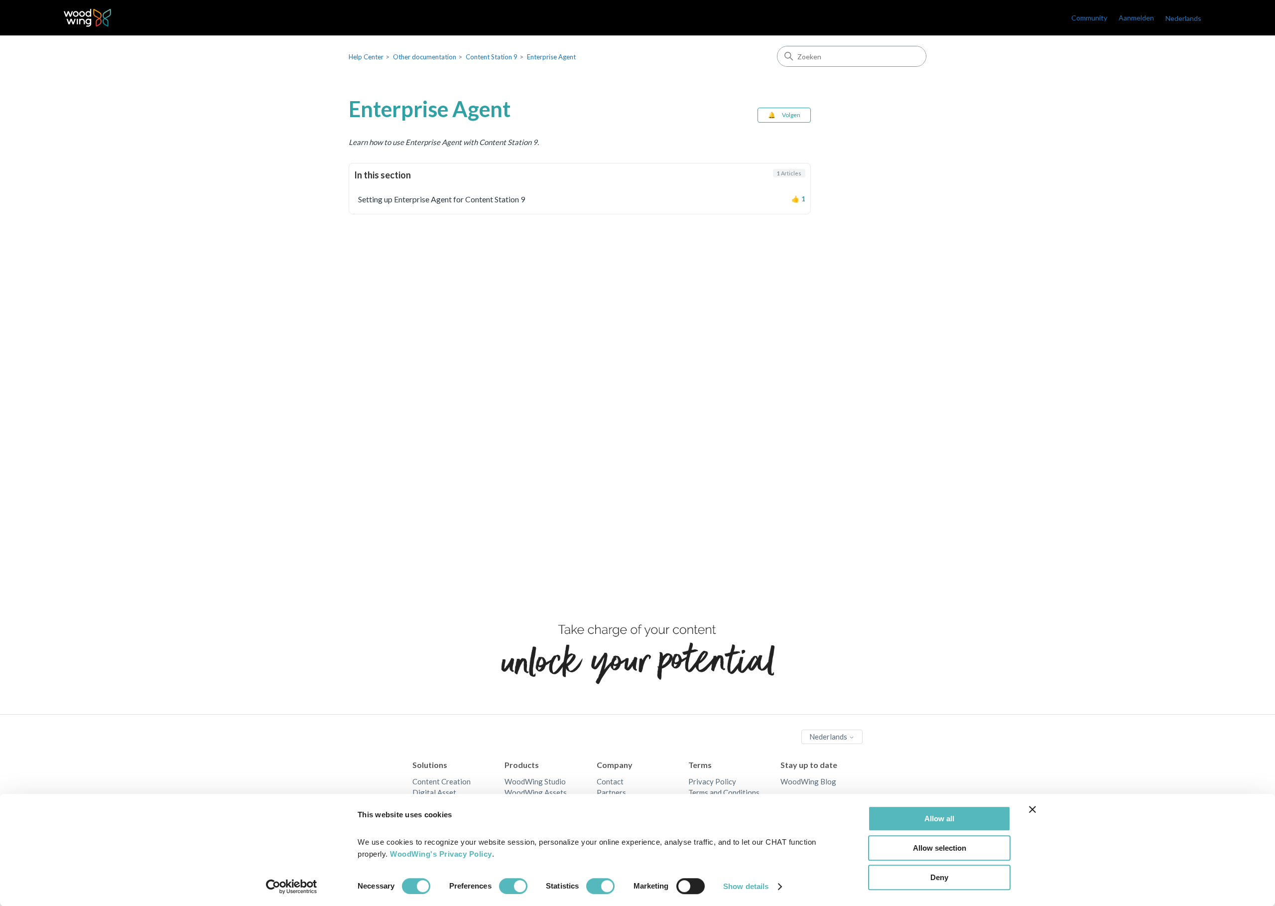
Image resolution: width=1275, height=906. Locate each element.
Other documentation (424, 57)
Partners (611, 792)
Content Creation (441, 781)
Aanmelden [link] (1136, 17)
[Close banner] (1032, 809)
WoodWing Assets (536, 792)
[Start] (87, 17)
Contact (610, 781)
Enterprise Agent (551, 57)
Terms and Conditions (724, 792)
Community (1089, 17)
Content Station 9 (491, 57)
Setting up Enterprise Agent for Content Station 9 (441, 199)
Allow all (939, 818)
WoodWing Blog (808, 781)
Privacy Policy (712, 781)
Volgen (791, 115)
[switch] (513, 886)
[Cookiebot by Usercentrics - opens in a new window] (291, 886)
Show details (745, 886)
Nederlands (829, 736)
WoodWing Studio (535, 781)
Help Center (366, 57)
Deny (939, 877)
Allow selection (939, 848)
